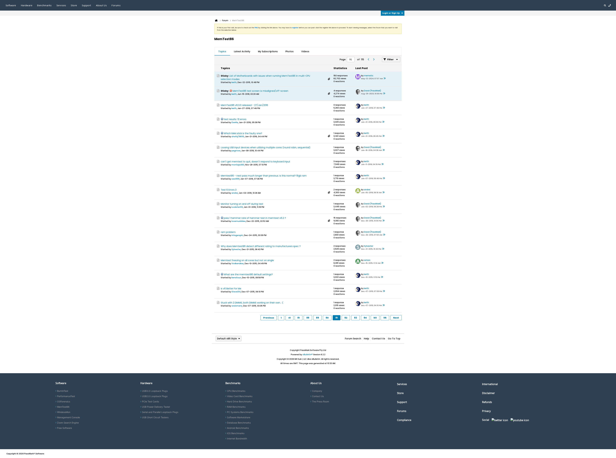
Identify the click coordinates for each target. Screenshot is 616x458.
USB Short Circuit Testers (155, 417)
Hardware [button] (26, 5)
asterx (367, 260)
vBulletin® (307, 354)
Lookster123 (237, 207)
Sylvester (236, 249)
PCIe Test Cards (150, 401)
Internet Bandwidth (237, 438)
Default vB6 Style (227, 338)
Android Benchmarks (238, 428)
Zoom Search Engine (68, 422)
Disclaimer (488, 393)
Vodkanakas (238, 263)
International (490, 384)
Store (400, 393)
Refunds (487, 402)
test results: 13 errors (235, 119)
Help (366, 338)
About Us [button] (101, 5)
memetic (368, 75)
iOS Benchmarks (235, 433)
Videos (305, 51)
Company (317, 391)
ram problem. (228, 232)
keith (234, 82)
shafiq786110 (238, 136)
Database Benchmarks (239, 422)
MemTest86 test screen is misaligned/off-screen (260, 90)
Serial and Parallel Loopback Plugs (160, 412)
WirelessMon (63, 412)
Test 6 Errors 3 (228, 189)
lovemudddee (239, 221)
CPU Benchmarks (236, 391)
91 (336, 317)
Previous (268, 317)
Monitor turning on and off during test (242, 204)
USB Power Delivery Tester (156, 406)
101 (375, 317)
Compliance (404, 420)
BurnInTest (62, 391)
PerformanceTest (66, 396)
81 (298, 317)
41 (289, 317)
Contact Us (378, 338)
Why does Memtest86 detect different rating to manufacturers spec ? (261, 246)
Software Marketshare (238, 417)
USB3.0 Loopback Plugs (155, 391)
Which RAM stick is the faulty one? (243, 133)
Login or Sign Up (391, 13)
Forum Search (353, 338)
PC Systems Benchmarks (240, 412)
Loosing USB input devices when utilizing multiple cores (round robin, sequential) (265, 147)
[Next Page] (374, 59)
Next (396, 317)
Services (402, 384)
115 (384, 317)
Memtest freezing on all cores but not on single (247, 260)
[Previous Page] (368, 59)
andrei (235, 193)
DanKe (235, 122)
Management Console (68, 417)
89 (317, 317)
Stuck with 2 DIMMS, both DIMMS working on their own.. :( (252, 302)
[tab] (222, 51)
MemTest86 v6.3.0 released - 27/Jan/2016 (244, 105)
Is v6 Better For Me (231, 288)
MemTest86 (63, 406)
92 (345, 317)
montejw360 (238, 164)
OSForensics (63, 401)
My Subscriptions (268, 51)
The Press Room (320, 401)
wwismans (237, 305)
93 (355, 317)
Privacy (486, 411)
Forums (115, 5)
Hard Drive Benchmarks (239, 401)
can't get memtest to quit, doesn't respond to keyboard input (255, 161)
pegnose (236, 150)
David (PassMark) (372, 90)
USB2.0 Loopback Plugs (154, 396)
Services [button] (61, 5)
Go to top (394, 338)
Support (86, 5)
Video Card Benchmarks (239, 396)
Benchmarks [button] (44, 5)
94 (365, 317)
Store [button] (74, 5)
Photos (289, 51)
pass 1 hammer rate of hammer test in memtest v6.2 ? (255, 218)
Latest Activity (242, 51)
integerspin (237, 235)
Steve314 (236, 291)
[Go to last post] (384, 78)
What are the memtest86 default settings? (248, 274)
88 (307, 317)
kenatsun (236, 277)
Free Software (64, 428)
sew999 (236, 178)
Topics (222, 51)
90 (327, 317)
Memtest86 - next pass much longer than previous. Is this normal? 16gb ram (264, 175)
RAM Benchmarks (236, 406)
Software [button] (11, 5)
